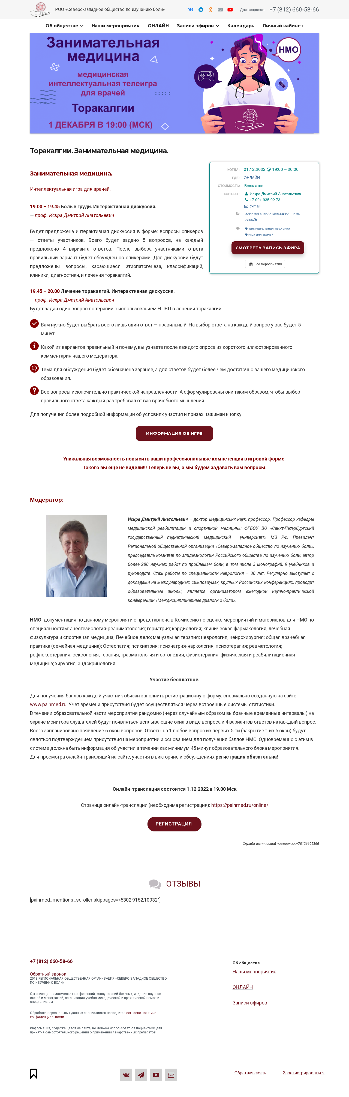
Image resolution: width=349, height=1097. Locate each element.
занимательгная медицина (269, 228)
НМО (296, 213)
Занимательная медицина (267, 213)
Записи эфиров (250, 1003)
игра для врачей (260, 234)
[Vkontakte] (191, 9)
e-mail (254, 206)
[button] (81, 26)
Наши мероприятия (254, 971)
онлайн (251, 220)
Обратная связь (250, 1072)
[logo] (40, 9)
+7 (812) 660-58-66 (293, 9)
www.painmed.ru (48, 704)
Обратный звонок (48, 974)
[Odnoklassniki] (210, 9)
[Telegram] (201, 9)
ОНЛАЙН (252, 177)
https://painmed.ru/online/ (239, 805)
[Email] (220, 9)
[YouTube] (230, 9)
